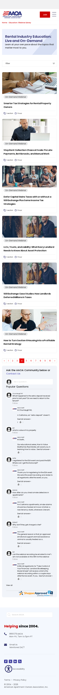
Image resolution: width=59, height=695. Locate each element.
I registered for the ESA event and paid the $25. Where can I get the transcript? (31, 461)
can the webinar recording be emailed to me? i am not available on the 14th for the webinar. (32, 555)
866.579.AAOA (16, 633)
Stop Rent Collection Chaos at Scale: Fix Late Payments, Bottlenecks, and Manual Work (28, 152)
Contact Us (13, 373)
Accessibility (19, 669)
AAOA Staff (20, 408)
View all (9, 585)
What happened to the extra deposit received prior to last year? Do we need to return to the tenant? (31, 398)
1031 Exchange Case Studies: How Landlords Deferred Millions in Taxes (27, 295)
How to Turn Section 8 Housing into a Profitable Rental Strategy (29, 342)
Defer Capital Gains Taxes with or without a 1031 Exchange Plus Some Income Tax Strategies (27, 200)
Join (45, 14)
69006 (14, 490)
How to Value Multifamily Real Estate (32, 445)
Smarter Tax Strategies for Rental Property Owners (27, 105)
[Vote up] (20, 422)
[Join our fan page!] (6, 661)
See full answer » (24, 419)
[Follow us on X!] (10, 661)
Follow (15, 403)
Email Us (13, 644)
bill (13, 552)
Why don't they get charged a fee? (26, 525)
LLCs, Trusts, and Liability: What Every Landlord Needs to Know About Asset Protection (29, 248)
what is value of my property (24, 430)
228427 (14, 522)
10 (50, 360)
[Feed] (20, 661)
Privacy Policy (19, 680)
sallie (14, 458)
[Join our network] (15, 661)
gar (13, 428)
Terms (7, 680)
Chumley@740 (17, 393)
